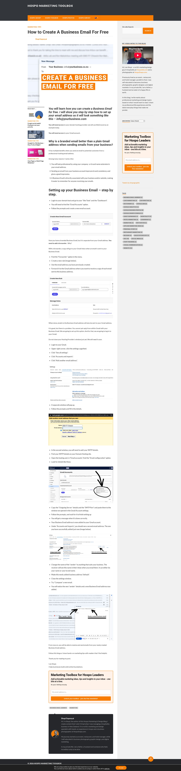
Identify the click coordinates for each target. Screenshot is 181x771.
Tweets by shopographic (131, 183)
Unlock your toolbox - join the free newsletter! (138, 168)
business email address (58, 707)
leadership (146, 219)
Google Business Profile (133, 210)
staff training (130, 241)
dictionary (129, 203)
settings (106, 769)
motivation (141, 222)
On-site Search (127, 27)
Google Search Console (133, 213)
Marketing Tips (34, 27)
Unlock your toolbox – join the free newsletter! (81, 699)
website (128, 248)
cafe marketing (130, 200)
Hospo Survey (84, 18)
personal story (130, 229)
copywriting (145, 200)
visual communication (133, 245)
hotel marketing (131, 219)
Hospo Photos (68, 18)
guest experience (131, 216)
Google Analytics (131, 207)
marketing (74, 707)
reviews (127, 235)
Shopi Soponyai (41, 39)
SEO (126, 238)
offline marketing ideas (133, 226)
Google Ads (142, 203)
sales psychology (141, 235)
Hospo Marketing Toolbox (50, 5)
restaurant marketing (133, 232)
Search (148, 31)
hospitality (146, 216)
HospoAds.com (142, 70)
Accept (121, 768)
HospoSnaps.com (140, 72)
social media (137, 238)
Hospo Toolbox (51, 18)
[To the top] (150, 759)
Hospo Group (35, 18)
